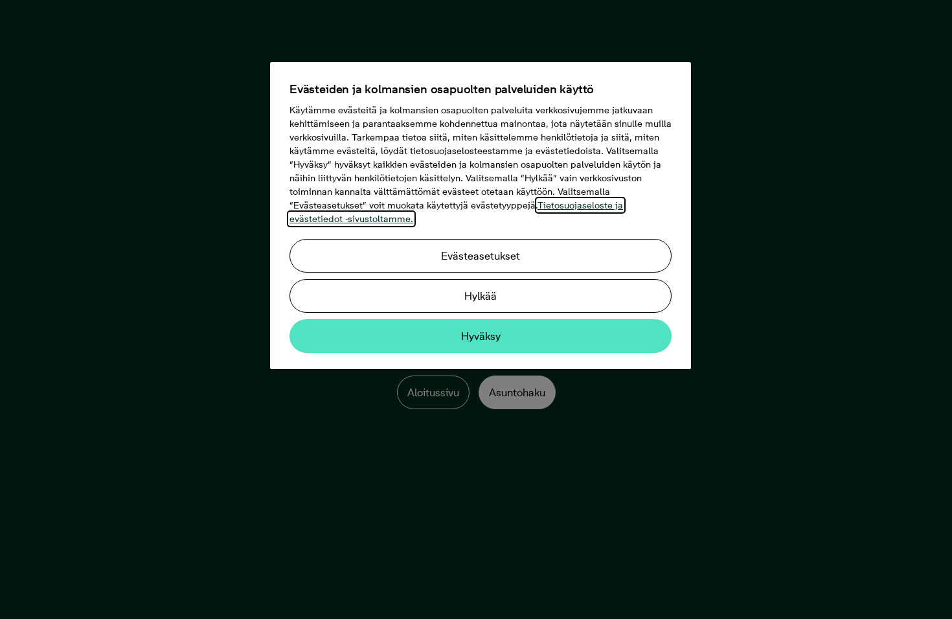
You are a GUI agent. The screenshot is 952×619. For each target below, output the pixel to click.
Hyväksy (481, 336)
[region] (480, 215)
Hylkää (480, 295)
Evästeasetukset (480, 255)
